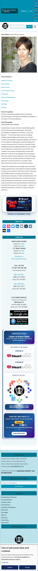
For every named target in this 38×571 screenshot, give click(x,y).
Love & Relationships (7, 90)
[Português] (36, 13)
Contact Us (4, 517)
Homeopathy (5, 84)
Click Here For (19, 256)
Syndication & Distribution (8, 507)
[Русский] (36, 15)
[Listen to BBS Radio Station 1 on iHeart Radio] (19, 355)
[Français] (36, 6)
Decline (9, 567)
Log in (30, 11)
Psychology (5, 101)
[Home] (5, 26)
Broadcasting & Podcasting (9, 497)
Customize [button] (4, 562)
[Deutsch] (36, 8)
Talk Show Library (6, 502)
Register (24, 11)
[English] (36, 1)
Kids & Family (5, 87)
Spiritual (3, 107)
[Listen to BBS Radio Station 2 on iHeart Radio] (19, 366)
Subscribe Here (19, 433)
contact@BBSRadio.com (17, 466)
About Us (3, 515)
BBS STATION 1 (19, 274)
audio (22, 244)
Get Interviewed (5, 505)
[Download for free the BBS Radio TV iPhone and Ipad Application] (19, 321)
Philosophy (4, 94)
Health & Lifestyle (6, 80)
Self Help (4, 104)
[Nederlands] (36, 3)
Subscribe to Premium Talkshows (10, 10)
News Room (4, 510)
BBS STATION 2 (19, 284)
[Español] (36, 17)
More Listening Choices (19, 259)
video (22, 251)
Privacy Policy (5, 520)
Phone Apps (4, 512)
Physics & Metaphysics (8, 97)
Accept (27, 567)
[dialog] (19, 558)
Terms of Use (5, 522)
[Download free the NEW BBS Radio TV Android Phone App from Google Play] (19, 313)
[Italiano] (36, 10)
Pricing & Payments (6, 500)
